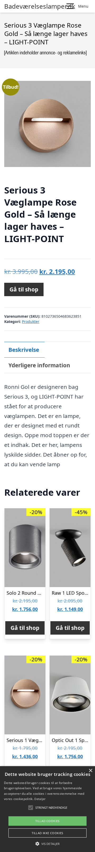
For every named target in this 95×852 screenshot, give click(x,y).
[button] (47, 843)
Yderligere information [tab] (39, 365)
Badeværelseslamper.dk (39, 6)
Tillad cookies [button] (47, 821)
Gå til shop (24, 289)
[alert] (47, 809)
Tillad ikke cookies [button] (47, 833)
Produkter (30, 321)
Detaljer (39, 799)
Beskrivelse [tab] (23, 349)
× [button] (90, 771)
